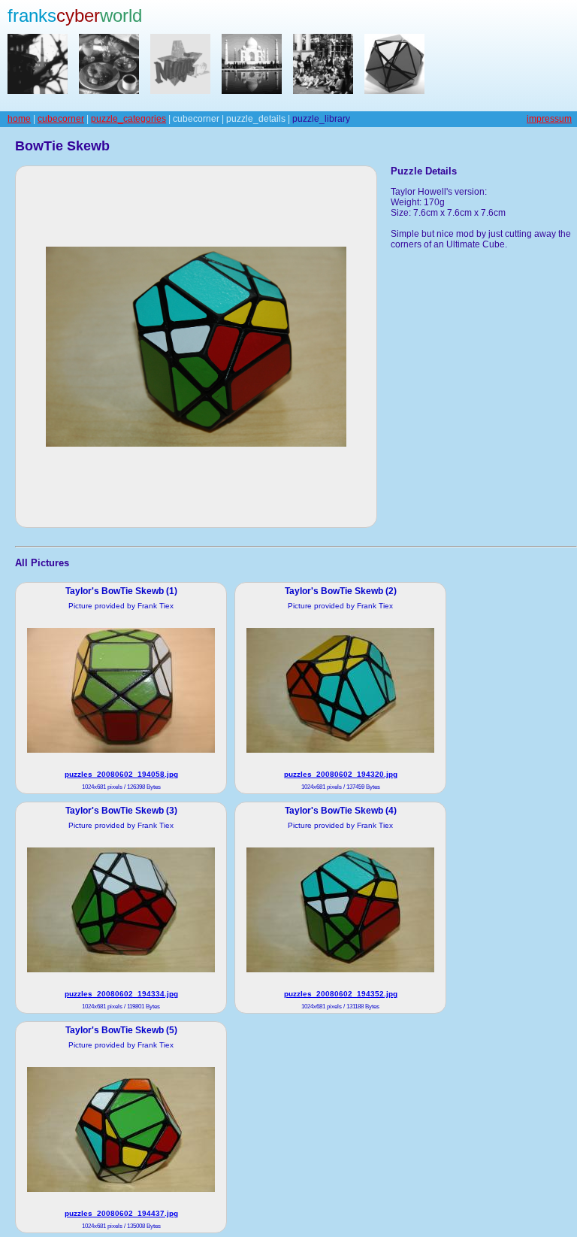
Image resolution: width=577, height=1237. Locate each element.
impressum (549, 119)
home (19, 119)
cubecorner (61, 119)
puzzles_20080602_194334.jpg (121, 994)
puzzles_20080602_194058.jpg (121, 774)
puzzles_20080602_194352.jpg (340, 994)
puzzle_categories (128, 119)
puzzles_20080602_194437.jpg (121, 1213)
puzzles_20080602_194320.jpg (340, 774)
